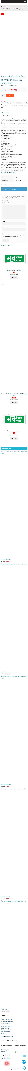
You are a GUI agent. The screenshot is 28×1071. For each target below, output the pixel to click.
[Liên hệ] (7, 1063)
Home (4, 7)
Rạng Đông (22, 105)
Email (4, 227)
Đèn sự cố (8, 105)
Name (4, 221)
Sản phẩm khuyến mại (12, 7)
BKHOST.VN (16, 1069)
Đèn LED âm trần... (4, 1009)
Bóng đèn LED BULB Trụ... (6, 559)
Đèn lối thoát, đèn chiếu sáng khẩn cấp (12, 102)
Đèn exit (4, 105)
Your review (5, 204)
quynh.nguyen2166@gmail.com (10, 1040)
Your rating (5, 200)
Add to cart (9, 95)
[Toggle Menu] (25, 1)
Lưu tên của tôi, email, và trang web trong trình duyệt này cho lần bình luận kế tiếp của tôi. (14, 235)
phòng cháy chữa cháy (15, 105)
